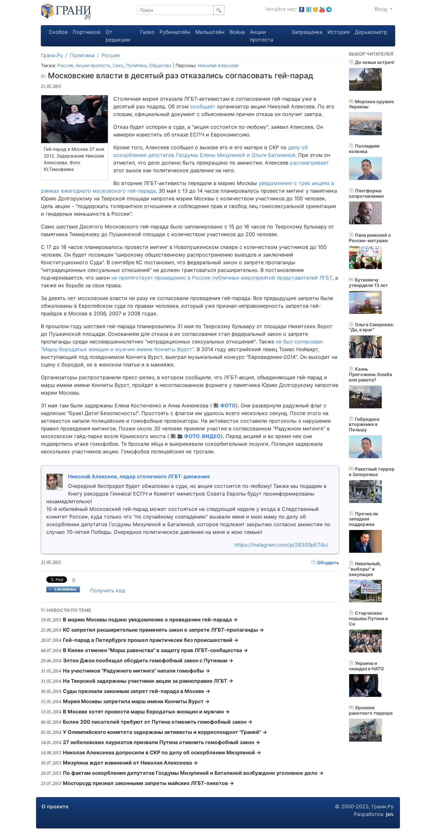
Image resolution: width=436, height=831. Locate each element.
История (338, 32)
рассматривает (309, 162)
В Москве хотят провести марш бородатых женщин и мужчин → (146, 711)
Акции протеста (261, 36)
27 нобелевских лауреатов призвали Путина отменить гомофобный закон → (161, 742)
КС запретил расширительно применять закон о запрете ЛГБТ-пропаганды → (163, 630)
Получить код (107, 590)
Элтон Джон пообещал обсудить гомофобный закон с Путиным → (148, 660)
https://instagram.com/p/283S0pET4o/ (281, 545)
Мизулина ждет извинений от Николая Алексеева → (130, 762)
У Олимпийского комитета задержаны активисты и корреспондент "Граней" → (165, 732)
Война (237, 32)
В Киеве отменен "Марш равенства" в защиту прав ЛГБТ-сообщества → (155, 650)
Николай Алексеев (218, 65)
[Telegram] (329, 9)
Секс (118, 65)
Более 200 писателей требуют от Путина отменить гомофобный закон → (157, 722)
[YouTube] (322, 9)
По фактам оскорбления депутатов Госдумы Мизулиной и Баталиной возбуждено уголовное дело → (193, 773)
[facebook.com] (301, 9)
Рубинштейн (175, 32)
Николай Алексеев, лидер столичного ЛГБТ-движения (139, 476)
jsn (389, 814)
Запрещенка (306, 32)
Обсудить (327, 562)
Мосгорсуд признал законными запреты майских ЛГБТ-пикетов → (148, 783)
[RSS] (315, 9)
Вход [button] (382, 9)
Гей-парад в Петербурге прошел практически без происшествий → (150, 640)
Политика (82, 55)
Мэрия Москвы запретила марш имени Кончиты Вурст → (136, 701)
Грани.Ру (52, 55)
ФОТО (228, 405)
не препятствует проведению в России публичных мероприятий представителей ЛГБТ (221, 277)
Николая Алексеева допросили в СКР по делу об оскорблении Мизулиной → (162, 752)
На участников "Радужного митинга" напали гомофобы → (136, 670)
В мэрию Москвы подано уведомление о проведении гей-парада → (150, 619)
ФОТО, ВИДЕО (202, 436)
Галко (147, 32)
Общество (160, 65)
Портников (87, 32)
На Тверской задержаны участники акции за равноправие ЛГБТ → (148, 681)
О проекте (55, 806)
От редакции (118, 36)
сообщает (202, 106)
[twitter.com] (308, 9)
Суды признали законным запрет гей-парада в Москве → (136, 691)
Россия (110, 55)
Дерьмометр (371, 32)
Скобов (58, 32)
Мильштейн (209, 32)
